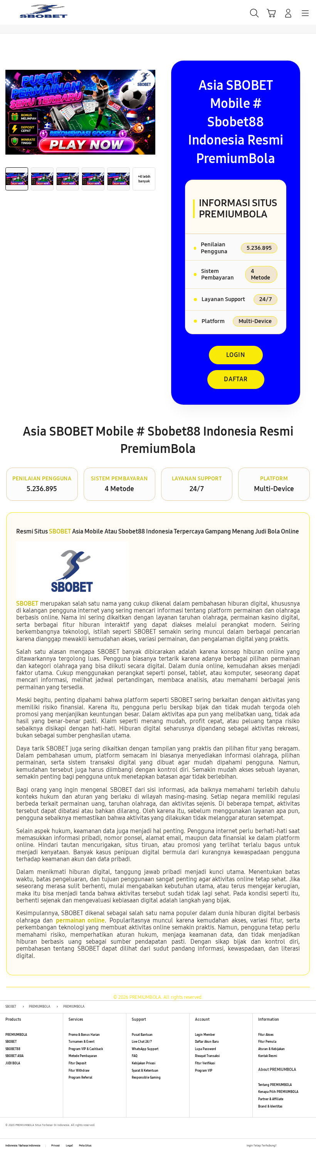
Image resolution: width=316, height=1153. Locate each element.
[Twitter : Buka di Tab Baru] (291, 1145)
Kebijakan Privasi (143, 1063)
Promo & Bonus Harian (84, 1035)
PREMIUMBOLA (16, 1035)
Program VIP (203, 1070)
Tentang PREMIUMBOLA (275, 1085)
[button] (271, 13)
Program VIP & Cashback (86, 1049)
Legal (69, 1145)
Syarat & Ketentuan (145, 1070)
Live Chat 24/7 (142, 1042)
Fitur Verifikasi (205, 1063)
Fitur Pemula (267, 1042)
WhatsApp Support (145, 1049)
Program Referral (80, 1077)
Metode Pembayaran (83, 1056)
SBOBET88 (12, 1049)
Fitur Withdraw (79, 1070)
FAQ (135, 1056)
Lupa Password (205, 1049)
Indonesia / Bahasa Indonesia (22, 1145)
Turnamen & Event (81, 1042)
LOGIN (235, 355)
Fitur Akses (266, 1035)
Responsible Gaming (146, 1077)
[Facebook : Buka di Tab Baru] (282, 1145)
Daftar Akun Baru (207, 1042)
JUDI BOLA (12, 1063)
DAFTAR (236, 379)
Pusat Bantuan (142, 1035)
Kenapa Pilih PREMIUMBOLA (278, 1092)
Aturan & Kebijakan (271, 1049)
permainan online (80, 920)
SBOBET (60, 531)
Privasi (55, 1145)
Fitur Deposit (77, 1063)
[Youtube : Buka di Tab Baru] (308, 1145)
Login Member (205, 1035)
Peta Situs (85, 1145)
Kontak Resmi (267, 1056)
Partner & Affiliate (270, 1099)
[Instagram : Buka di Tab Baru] (300, 1145)
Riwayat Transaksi (207, 1056)
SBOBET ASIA (14, 1056)
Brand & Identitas (270, 1106)
